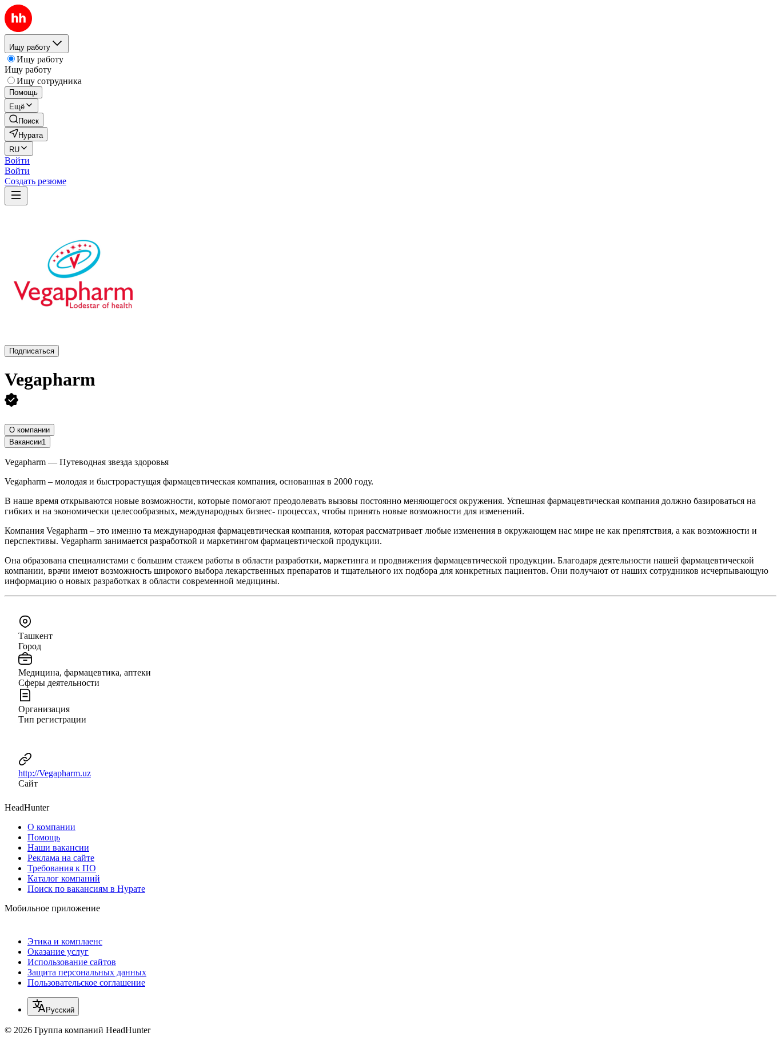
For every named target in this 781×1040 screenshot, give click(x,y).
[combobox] (53, 1006)
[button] (17, 160)
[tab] (29, 430)
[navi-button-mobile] (16, 195)
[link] (24, 120)
